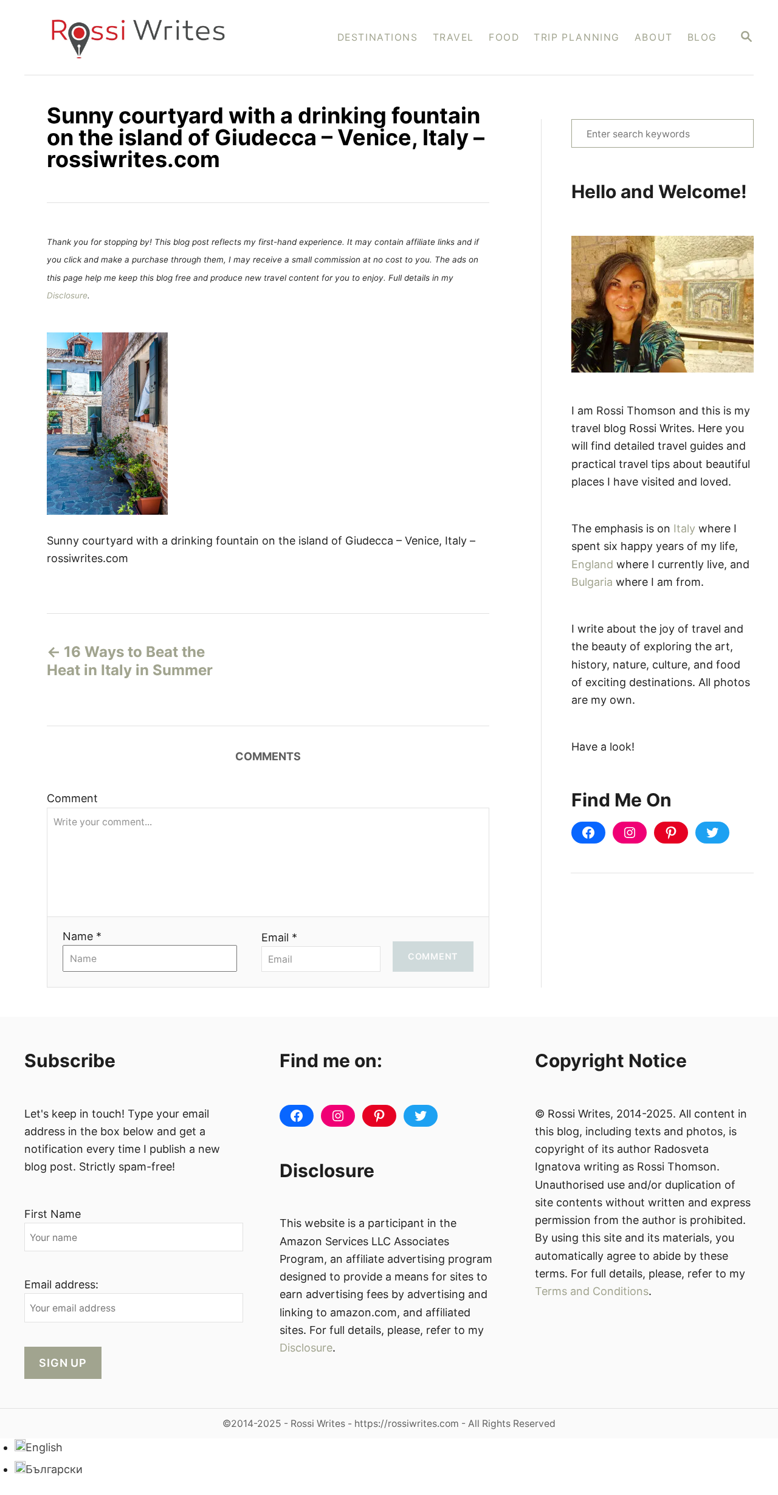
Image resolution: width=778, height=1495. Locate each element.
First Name (52, 1214)
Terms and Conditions (592, 1291)
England (592, 564)
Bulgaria (592, 582)
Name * (82, 936)
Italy (684, 528)
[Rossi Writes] (146, 37)
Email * (279, 937)
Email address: (61, 1284)
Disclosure (67, 295)
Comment (72, 798)
